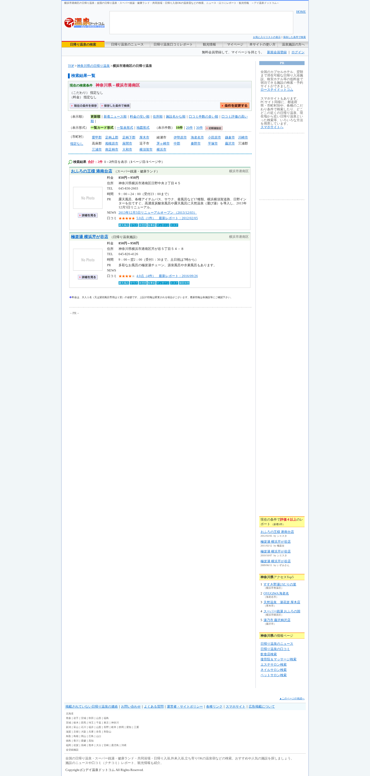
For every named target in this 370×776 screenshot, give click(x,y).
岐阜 (113, 727)
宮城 (83, 718)
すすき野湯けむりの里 (280, 584)
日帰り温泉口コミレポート (173, 44)
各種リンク (214, 706)
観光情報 (209, 44)
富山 (76, 727)
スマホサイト (235, 706)
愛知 (128, 727)
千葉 (98, 722)
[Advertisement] (115, 353)
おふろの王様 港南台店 (91, 171)
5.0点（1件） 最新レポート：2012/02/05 (167, 218)
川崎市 (243, 137)
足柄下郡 (128, 137)
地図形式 (143, 127)
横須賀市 (146, 149)
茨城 (68, 722)
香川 (76, 740)
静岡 (121, 727)
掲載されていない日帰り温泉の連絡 (91, 706)
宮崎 (106, 745)
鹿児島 (115, 745)
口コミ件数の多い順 (203, 116)
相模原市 (111, 143)
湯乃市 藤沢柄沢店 (277, 620)
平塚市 (213, 143)
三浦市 (97, 149)
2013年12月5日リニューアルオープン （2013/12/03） (158, 212)
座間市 (127, 143)
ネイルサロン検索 (274, 670)
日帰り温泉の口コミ (275, 649)
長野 (106, 727)
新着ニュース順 (115, 116)
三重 (136, 727)
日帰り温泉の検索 (83, 44)
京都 (76, 731)
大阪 (83, 731)
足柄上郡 (111, 137)
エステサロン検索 (274, 664)
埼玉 (91, 722)
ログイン (298, 52)
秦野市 (196, 143)
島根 (76, 736)
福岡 (68, 745)
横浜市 (161, 149)
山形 (98, 718)
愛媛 (83, 740)
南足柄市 (111, 149)
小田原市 (214, 137)
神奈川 (115, 722)
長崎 (83, 745)
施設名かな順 (176, 116)
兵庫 (91, 731)
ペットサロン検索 (274, 675)
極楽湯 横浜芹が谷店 (89, 237)
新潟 (68, 727)
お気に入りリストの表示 (267, 37)
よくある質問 (154, 706)
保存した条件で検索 (294, 37)
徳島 (68, 740)
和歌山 (107, 731)
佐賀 (76, 745)
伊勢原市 (180, 137)
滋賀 (68, 731)
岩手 (76, 718)
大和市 (127, 149)
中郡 (177, 143)
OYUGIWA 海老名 (276, 593)
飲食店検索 (269, 654)
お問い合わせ (131, 706)
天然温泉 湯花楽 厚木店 (282, 602)
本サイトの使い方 (262, 44)
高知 (91, 740)
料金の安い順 (140, 116)
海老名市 (197, 137)
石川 (83, 727)
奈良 (98, 731)
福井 (91, 727)
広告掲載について (262, 706)
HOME (301, 12)
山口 (98, 736)
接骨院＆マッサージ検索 (279, 659)
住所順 (158, 116)
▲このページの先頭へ (292, 698)
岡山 (83, 736)
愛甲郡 (97, 137)
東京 (106, 722)
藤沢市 (230, 143)
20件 (189, 127)
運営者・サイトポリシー (185, 706)
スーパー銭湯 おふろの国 (282, 611)
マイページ (235, 44)
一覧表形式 (125, 127)
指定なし (76, 144)
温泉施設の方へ (293, 44)
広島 (91, 736)
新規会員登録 (277, 52)
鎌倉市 (230, 137)
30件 (199, 127)
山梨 (98, 727)
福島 (106, 718)
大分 (98, 745)
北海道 (69, 713)
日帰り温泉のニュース (127, 44)
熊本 (91, 745)
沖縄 (123, 745)
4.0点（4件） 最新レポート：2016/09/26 (167, 276)
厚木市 (144, 137)
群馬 (83, 722)
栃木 (76, 722)
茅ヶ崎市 (163, 143)
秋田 (91, 718)
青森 (68, 718)
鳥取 (68, 736)
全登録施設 (72, 749)
